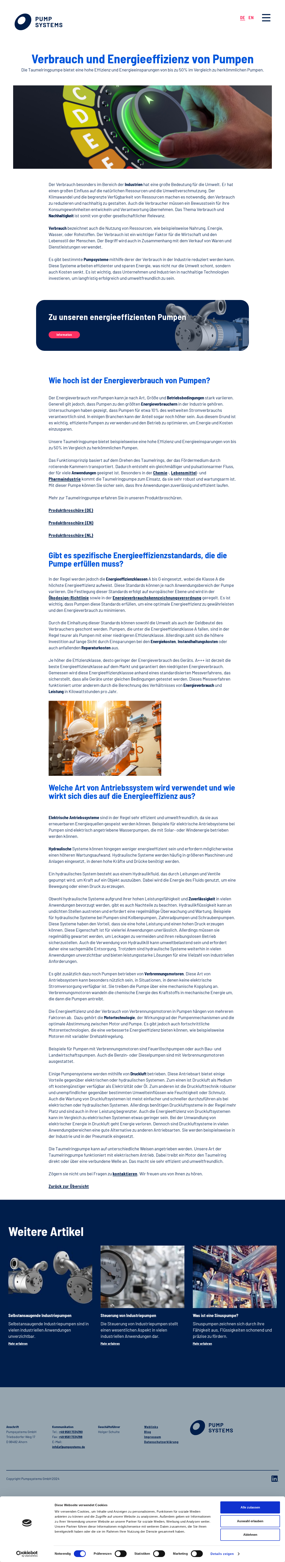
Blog (147, 1432)
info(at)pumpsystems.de (68, 1447)
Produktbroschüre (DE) (71, 510)
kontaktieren (125, 1173)
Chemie (160, 472)
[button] (266, 18)
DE (242, 17)
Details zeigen (222, 1554)
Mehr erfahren (18, 1343)
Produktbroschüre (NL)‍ (71, 535)
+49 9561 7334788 (70, 1437)
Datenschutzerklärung (161, 1442)
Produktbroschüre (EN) (71, 522)
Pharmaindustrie (65, 478)
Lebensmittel (184, 472)
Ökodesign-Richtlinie (69, 597)
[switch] (121, 1553)
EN (251, 17)
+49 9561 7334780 (71, 1432)
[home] (38, 22)
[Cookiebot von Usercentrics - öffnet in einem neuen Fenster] (27, 1554)
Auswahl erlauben (250, 1521)
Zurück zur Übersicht (69, 1186)
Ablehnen (250, 1534)
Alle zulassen (250, 1507)
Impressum (152, 1437)
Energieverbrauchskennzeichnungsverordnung (157, 597)
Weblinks (151, 1427)
